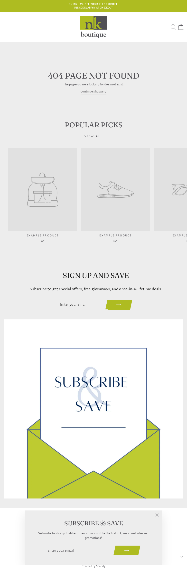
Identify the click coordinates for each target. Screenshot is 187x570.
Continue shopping (93, 91)
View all (93, 136)
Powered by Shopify (93, 566)
